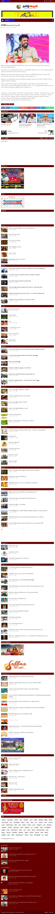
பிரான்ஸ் (21, 827)
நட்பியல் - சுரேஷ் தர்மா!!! (13, 333)
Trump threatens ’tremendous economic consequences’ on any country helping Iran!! (27, 268)
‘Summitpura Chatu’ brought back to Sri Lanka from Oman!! (22, 299)
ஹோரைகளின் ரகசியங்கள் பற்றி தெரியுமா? (17, 476)
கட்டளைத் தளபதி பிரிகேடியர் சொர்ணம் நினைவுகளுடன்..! (21, 567)
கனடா (36, 822)
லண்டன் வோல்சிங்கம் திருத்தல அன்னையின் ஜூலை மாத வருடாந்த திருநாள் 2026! (26, 523)
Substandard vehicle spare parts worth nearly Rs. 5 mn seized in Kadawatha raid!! (26, 293)
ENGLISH (37, 832)
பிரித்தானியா (27, 827)
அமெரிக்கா (4, 819)
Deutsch (31, 832)
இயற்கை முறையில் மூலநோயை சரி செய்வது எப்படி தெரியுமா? (21, 420)
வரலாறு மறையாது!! (13, 461)
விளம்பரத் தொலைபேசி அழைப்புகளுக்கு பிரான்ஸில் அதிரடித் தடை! (22, 498)
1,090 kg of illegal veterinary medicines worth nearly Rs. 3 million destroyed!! (25, 287)
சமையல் (3, 824)
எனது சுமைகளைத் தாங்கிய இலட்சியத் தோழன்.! (19, 611)
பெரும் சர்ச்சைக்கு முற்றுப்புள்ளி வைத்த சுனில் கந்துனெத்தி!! (25, 125)
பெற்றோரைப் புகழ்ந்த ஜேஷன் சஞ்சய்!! (16, 789)
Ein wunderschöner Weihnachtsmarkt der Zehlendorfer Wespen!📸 (23, 355)
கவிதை (32, 822)
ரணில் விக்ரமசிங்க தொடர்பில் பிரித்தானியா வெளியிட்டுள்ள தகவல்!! (23, 902)
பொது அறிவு (36, 827)
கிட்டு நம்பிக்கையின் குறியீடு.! (15, 617)
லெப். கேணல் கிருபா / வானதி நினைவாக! (17, 598)
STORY (31, 835)
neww (13, 835)
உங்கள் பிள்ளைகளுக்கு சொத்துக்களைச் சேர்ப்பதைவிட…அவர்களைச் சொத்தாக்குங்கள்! (27, 429)
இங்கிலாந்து (41, 819)
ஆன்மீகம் (35, 819)
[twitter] (46, 1)
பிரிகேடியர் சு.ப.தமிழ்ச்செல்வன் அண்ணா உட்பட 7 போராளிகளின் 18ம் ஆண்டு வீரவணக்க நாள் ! (28, 635)
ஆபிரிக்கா (16, 819)
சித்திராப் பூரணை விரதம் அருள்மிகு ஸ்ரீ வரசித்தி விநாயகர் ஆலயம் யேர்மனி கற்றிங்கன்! (27, 707)
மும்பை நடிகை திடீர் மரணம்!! (15, 758)
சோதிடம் (29, 824)
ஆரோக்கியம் (26, 819)
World (46, 835)
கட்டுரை (27, 822)
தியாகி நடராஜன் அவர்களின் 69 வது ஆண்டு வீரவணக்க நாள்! (21, 604)
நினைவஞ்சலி (49, 824)
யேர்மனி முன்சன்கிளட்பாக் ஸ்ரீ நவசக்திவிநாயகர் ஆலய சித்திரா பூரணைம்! (24, 701)
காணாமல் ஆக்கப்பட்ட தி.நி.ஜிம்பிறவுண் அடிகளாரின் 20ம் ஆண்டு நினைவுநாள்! (25, 896)
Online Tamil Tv (19, 835)
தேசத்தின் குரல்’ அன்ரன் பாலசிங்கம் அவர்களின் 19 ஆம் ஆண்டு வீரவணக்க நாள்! (26, 629)
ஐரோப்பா (22, 822)
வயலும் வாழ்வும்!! (12, 315)
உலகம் (11, 822)
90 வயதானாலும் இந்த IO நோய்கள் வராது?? (18, 402)
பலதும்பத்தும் (4, 827)
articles (8, 832)
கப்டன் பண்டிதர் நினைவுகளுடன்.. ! (16, 623)
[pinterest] (52, 1)
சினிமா (16, 824)
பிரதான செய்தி (16, 827)
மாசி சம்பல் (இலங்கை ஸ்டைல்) (15, 246)
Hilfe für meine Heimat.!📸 (14, 361)
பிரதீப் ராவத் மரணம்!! (13, 782)
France (46, 832)
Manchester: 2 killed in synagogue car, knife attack (20, 367)
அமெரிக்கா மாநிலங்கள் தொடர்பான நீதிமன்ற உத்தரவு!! (44, 125)
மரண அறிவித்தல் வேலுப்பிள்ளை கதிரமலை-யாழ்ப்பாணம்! (20, 870)
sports (26, 835)
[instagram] (53, 1)
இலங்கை (7, 104)
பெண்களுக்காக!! (12, 436)
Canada (26, 832)
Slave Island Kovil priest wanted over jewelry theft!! (20, 281)
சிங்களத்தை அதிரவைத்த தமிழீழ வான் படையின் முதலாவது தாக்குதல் (23, 592)
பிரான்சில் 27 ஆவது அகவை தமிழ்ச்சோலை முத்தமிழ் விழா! (21, 732)
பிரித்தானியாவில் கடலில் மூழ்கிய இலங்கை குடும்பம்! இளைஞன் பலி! (22, 492)
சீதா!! (10, 321)
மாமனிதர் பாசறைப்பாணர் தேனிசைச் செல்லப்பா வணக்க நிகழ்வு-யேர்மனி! (24, 688)
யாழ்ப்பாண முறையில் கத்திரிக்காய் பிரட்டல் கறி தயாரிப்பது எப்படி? (22, 228)
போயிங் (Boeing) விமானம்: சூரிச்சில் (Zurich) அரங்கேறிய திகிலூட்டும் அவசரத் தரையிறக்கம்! (28, 510)
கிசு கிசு (45, 822)
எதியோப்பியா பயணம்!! (13, 454)
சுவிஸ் (20, 824)
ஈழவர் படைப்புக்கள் (5, 822)
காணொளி (40, 822)
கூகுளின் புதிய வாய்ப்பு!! (13, 551)
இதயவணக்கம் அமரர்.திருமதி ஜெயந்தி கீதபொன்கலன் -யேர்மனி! (22, 876)
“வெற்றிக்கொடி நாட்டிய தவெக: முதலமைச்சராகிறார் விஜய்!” (21, 573)
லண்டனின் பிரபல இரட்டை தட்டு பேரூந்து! (17, 504)
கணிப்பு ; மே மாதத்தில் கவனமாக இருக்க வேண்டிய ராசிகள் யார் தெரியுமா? (24, 470)
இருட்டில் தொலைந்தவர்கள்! (14, 308)
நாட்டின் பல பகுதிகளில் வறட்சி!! (15, 889)
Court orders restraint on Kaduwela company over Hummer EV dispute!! (24, 274)
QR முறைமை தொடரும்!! (6, 124)
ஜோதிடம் (3, 832)
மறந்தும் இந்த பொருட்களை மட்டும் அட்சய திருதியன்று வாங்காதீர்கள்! (23, 482)
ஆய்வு (21, 819)
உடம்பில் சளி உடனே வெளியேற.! (15, 414)
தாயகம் (34, 824)
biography (14, 832)
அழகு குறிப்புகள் (10, 819)
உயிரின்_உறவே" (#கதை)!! (14, 442)
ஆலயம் (31, 819)
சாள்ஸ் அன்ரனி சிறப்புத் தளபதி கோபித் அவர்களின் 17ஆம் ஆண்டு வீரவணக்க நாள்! (26, 586)
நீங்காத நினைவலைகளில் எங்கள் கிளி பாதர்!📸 (18, 860)
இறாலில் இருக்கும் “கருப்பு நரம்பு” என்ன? (17, 259)
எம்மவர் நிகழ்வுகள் (17, 822)
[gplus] (48, 1)
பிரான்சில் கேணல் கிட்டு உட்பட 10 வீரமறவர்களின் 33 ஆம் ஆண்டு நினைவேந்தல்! (25, 726)
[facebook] (44, 1)
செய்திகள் (11, 104)
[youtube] (50, 1)
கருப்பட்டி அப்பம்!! (12, 253)
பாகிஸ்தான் (10, 827)
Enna (42, 832)
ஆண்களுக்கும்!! (12, 340)
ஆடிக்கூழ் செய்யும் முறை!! (14, 234)
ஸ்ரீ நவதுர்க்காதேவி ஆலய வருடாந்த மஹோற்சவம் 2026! (20, 713)
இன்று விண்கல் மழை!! (13, 545)
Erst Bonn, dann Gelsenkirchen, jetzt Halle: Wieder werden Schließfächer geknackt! (27, 349)
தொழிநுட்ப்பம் (39, 824)
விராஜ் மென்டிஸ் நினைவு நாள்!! (15, 847)
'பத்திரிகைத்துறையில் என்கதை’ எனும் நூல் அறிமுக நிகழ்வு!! (21, 676)
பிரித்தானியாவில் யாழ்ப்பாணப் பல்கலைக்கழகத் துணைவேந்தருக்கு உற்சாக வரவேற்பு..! (26, 516)
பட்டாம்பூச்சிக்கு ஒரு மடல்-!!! (14, 327)
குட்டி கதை (50, 822)
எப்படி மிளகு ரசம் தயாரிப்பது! (14, 240)
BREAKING (21, 832)
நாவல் (44, 824)
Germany (4, 835)
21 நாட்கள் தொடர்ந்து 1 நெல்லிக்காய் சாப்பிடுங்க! (19, 389)
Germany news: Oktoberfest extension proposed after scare (22, 374)
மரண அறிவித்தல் (47, 827)
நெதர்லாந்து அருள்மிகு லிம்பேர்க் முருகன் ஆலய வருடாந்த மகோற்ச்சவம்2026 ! (25, 682)
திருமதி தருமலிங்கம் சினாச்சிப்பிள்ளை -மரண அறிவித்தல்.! (21, 882)
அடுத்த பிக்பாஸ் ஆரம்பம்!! (14, 764)
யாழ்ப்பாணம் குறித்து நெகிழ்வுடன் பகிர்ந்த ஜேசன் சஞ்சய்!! (21, 770)
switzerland (37, 835)
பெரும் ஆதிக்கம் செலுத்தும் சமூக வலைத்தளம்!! (19, 558)
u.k (42, 835)
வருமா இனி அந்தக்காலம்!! (14, 448)
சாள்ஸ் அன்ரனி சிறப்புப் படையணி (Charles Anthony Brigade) (21, 579)
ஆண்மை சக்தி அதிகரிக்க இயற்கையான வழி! (18, 408)
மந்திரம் (41, 827)
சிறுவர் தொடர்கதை (9, 824)
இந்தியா (46, 819)
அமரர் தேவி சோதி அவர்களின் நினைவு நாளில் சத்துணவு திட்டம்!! (22, 854)
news (8, 835)
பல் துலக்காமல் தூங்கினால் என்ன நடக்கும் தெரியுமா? (20, 395)
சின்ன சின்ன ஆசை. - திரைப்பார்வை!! (16, 776)
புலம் (32, 827)
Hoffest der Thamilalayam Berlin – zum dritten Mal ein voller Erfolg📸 (24, 380)
